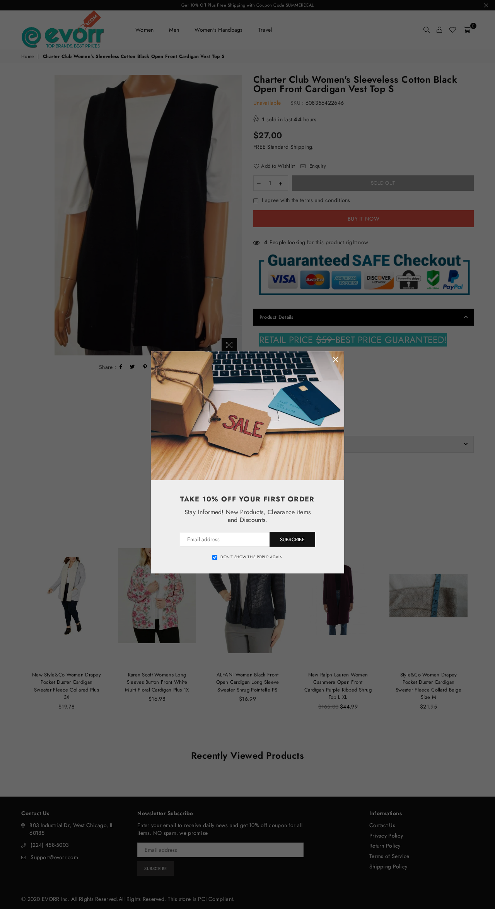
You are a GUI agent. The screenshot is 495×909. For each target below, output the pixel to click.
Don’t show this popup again (251, 557)
